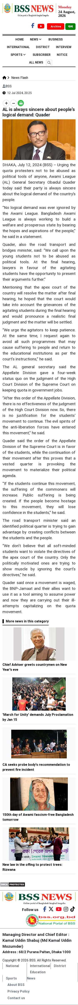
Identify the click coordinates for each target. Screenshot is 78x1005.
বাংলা (70, 26)
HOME (19, 39)
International (18, 47)
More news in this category (27, 621)
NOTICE (62, 54)
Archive (56, 26)
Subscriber (42, 54)
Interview (63, 47)
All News (36, 62)
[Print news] (20, 103)
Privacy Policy (18, 991)
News (34, 39)
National (12, 966)
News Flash (19, 78)
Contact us (16, 998)
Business (55, 39)
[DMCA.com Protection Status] (12, 884)
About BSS (16, 985)
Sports (16, 54)
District (43, 47)
